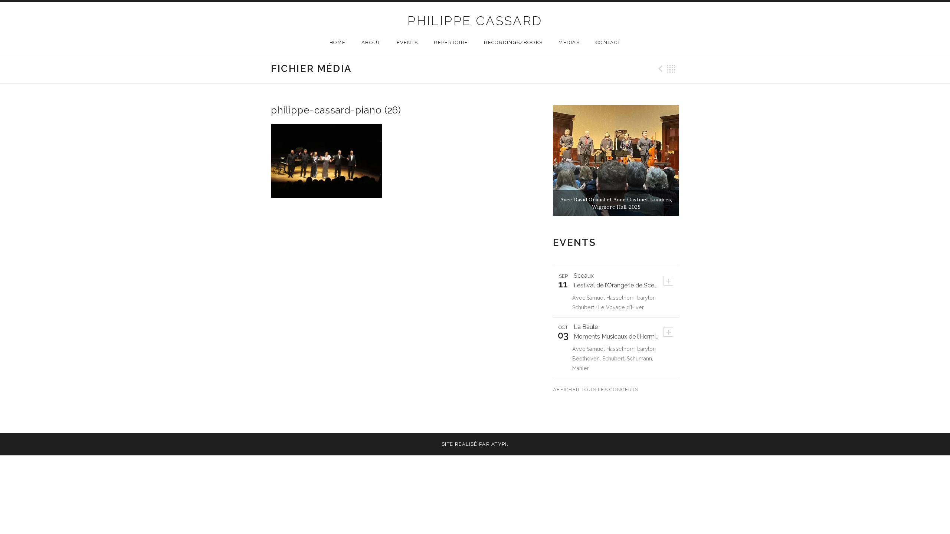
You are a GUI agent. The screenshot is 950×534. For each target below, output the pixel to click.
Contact (608, 42)
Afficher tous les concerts (596, 389)
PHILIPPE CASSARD (474, 20)
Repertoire (451, 42)
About (371, 42)
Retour (671, 68)
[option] (616, 160)
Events (407, 42)
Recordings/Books (513, 42)
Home (337, 42)
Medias (569, 42)
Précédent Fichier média (659, 68)
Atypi (499, 444)
